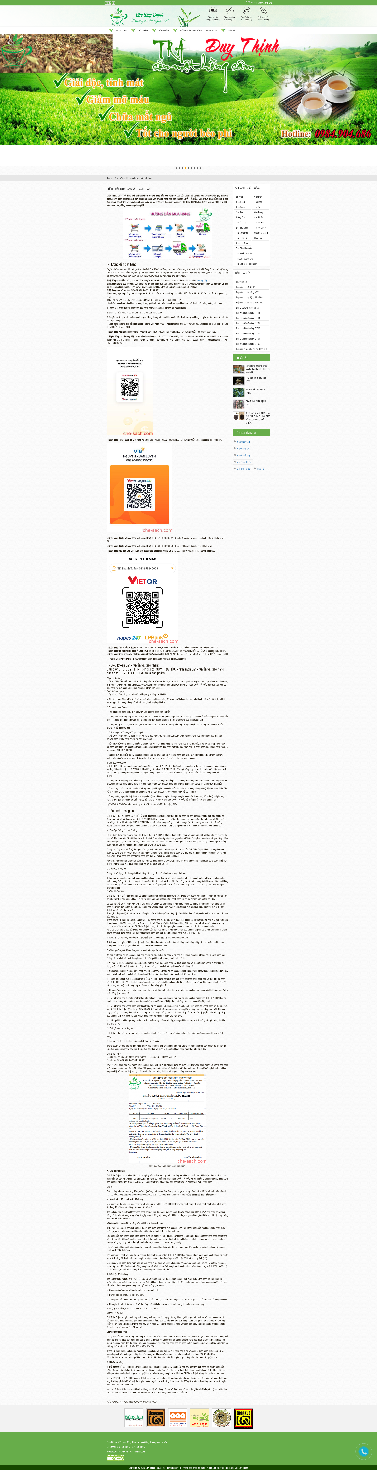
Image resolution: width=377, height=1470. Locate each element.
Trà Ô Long (241, 222)
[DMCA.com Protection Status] (115, 1457)
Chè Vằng (240, 207)
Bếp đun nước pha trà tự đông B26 (251, 348)
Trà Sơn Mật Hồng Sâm (246, 263)
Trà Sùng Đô (241, 237)
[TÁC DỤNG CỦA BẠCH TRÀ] (238, 404)
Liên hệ (231, 30)
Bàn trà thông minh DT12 (247, 307)
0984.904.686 (265, 2)
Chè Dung (258, 212)
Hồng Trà (240, 217)
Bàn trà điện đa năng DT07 (248, 338)
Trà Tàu (239, 212)
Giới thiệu (143, 30)
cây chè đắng (243, 455)
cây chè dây (243, 448)
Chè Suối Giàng (261, 232)
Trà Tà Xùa (259, 222)
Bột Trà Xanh (242, 227)
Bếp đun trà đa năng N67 (247, 292)
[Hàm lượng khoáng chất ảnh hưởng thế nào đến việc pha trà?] (238, 368)
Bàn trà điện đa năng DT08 (248, 343)
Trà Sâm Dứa (242, 232)
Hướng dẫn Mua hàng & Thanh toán (198, 30)
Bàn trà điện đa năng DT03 (248, 328)
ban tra (260, 468)
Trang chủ (121, 30)
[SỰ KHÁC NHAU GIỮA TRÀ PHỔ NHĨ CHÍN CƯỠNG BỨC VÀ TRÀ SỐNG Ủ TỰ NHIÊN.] (238, 415)
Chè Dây (258, 196)
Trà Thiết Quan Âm (244, 253)
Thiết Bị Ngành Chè (244, 258)
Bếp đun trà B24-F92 (245, 287)
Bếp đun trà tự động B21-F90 (249, 297)
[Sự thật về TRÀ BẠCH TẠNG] (238, 392)
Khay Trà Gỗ (241, 281)
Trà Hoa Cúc (260, 227)
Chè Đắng (240, 201)
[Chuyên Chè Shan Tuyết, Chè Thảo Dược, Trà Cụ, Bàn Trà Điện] (139, 16)
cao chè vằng (243, 441)
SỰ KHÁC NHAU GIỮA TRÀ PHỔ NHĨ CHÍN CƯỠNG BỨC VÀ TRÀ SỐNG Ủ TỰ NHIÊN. (258, 417)
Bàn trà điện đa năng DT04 (248, 333)
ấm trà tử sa (243, 468)
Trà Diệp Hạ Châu (244, 248)
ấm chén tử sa (244, 462)
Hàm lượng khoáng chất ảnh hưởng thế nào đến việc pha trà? (258, 369)
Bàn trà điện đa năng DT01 (248, 317)
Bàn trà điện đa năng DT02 (248, 323)
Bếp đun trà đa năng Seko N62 (249, 302)
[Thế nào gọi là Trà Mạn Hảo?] (238, 380)
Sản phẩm (164, 30)
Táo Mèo (258, 201)
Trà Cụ (257, 207)
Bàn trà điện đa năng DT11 (248, 312)
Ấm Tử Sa (258, 217)
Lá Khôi (239, 196)
